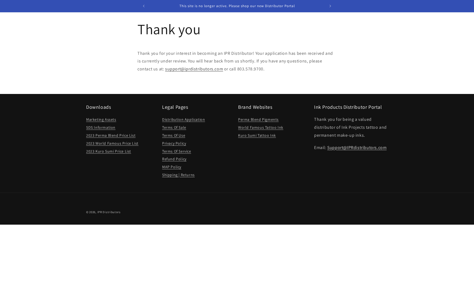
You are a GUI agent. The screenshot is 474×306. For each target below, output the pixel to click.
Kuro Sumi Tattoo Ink (257, 135)
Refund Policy (174, 158)
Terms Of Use (173, 135)
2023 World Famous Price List (112, 143)
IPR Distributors (109, 212)
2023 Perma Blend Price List (111, 135)
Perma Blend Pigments (258, 119)
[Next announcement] (330, 6)
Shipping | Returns (178, 174)
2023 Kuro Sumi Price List (108, 151)
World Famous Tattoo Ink (260, 127)
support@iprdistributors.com (194, 69)
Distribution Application (183, 119)
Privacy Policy (174, 143)
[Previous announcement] (144, 6)
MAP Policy (171, 166)
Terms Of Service (176, 151)
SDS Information (100, 127)
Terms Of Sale (174, 127)
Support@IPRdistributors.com (356, 147)
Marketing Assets (101, 119)
